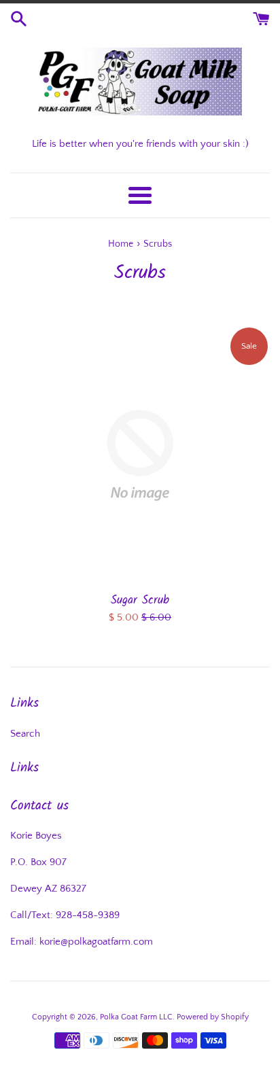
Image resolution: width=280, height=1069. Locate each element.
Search (25, 733)
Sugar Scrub (140, 600)
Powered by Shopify (213, 1017)
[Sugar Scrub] (140, 455)
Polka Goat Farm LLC (136, 1017)
